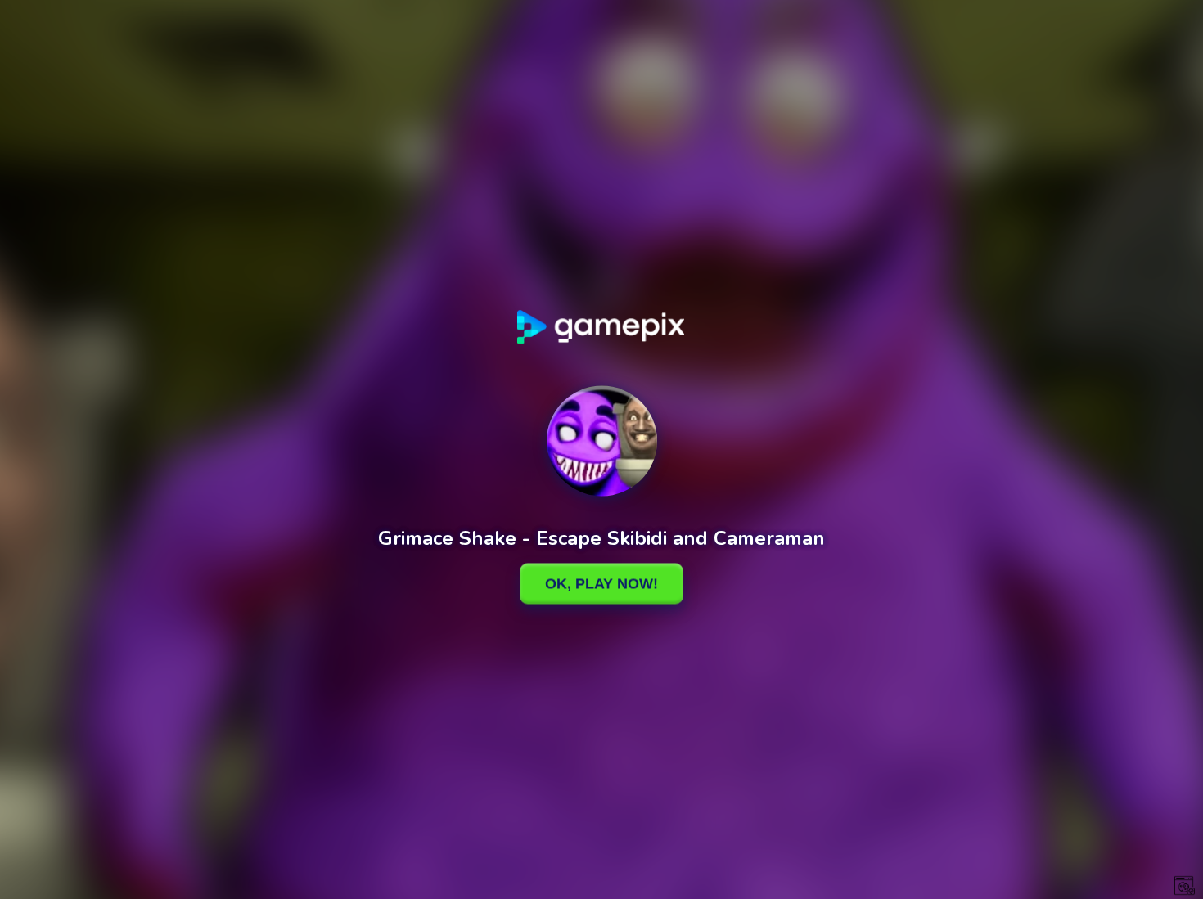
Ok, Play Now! (601, 583)
